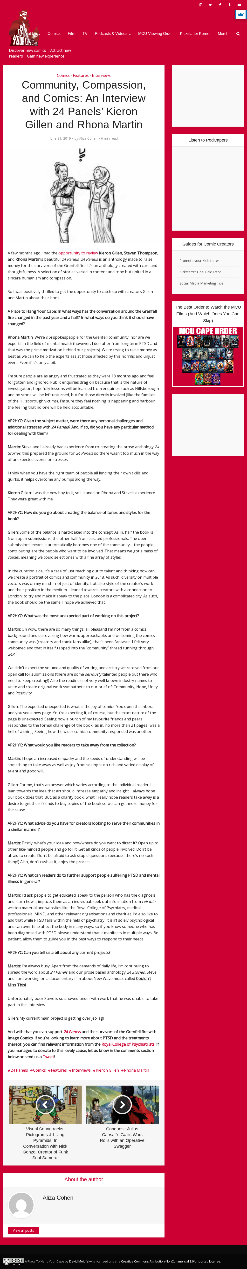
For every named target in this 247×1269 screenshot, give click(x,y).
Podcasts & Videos (111, 34)
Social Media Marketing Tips (201, 283)
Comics (54, 34)
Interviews (101, 75)
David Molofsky (80, 1261)
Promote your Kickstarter (199, 260)
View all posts (23, 1230)
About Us (29, 34)
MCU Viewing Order (155, 34)
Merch (223, 34)
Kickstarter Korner (195, 34)
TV (85, 34)
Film (71, 34)
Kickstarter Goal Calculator (200, 272)
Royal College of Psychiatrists (128, 1044)
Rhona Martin (136, 1070)
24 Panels (19, 1070)
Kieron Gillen (107, 1070)
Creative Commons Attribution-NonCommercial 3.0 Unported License (170, 1261)
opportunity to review (78, 253)
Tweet (48, 1056)
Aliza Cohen (88, 138)
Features (81, 75)
